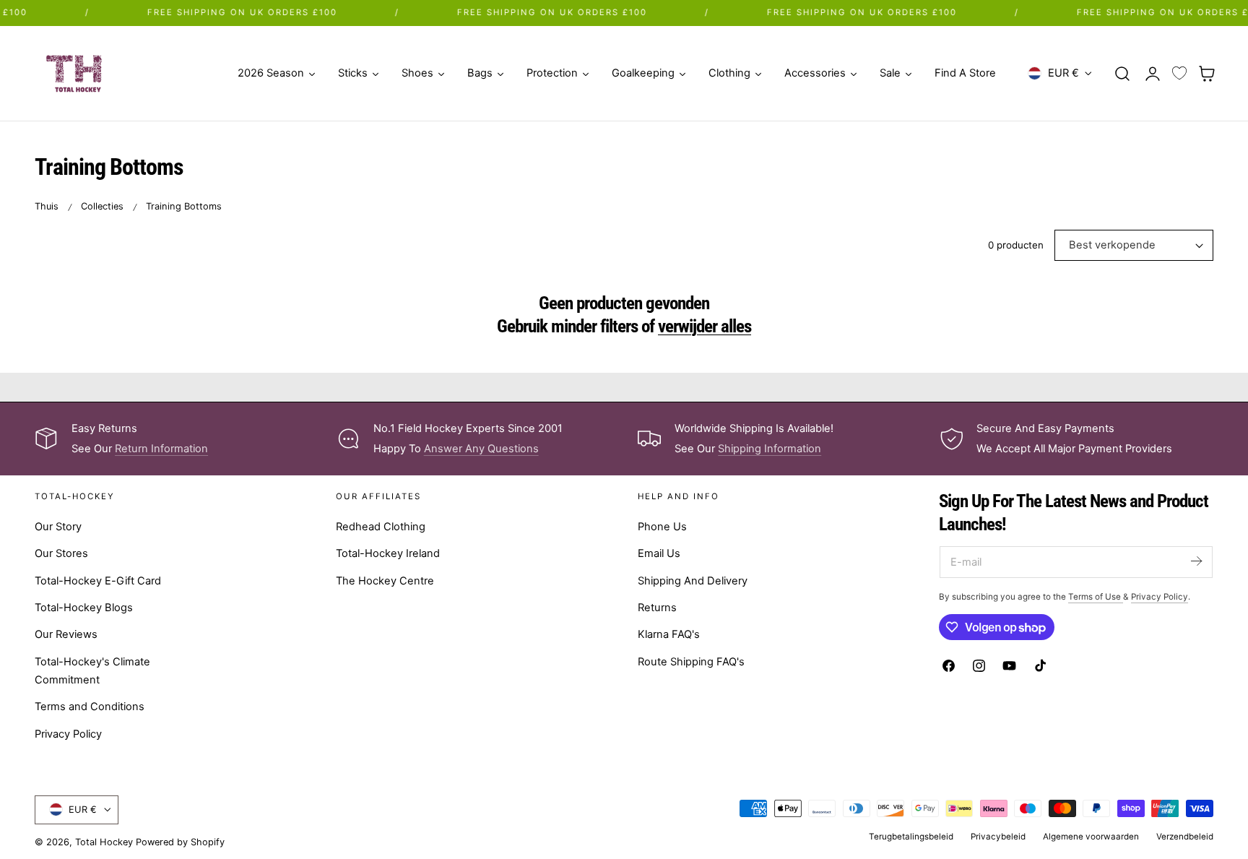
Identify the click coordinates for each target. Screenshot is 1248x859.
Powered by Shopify (180, 842)
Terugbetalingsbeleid (911, 837)
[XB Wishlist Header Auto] (1179, 73)
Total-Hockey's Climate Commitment (92, 670)
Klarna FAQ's (669, 634)
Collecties (102, 206)
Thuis (46, 206)
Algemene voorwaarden (1091, 837)
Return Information (161, 448)
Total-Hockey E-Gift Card (98, 580)
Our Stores (61, 553)
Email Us (659, 553)
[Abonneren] (1196, 561)
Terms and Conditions (89, 706)
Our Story (58, 526)
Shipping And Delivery (693, 580)
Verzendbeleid (1184, 837)
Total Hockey (104, 842)
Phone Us (662, 526)
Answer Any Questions (481, 448)
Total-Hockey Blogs (84, 607)
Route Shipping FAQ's (691, 661)
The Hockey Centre (385, 580)
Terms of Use (1095, 597)
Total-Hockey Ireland (388, 553)
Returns (657, 607)
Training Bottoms (184, 206)
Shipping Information (769, 448)
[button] (1122, 73)
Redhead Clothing (380, 526)
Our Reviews (66, 634)
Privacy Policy (68, 734)
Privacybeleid (998, 837)
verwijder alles (704, 326)
